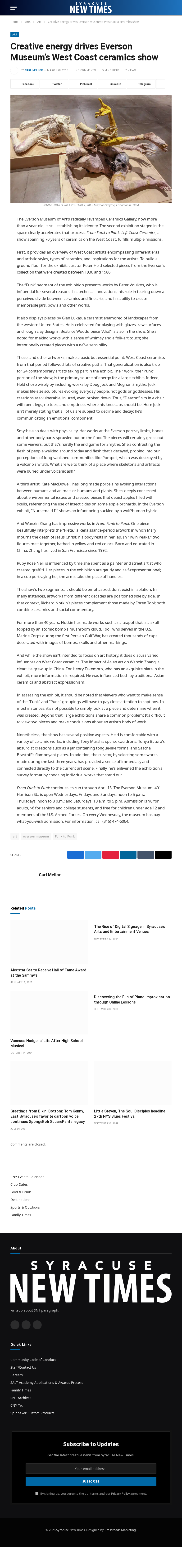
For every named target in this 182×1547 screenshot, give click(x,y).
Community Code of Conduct (33, 1359)
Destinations (20, 1199)
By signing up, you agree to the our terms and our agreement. (93, 1494)
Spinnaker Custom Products (32, 1413)
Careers (16, 1375)
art (15, 836)
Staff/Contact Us (23, 1367)
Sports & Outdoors (25, 1207)
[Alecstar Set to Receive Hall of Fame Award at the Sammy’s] (49, 942)
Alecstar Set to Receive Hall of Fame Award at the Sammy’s (48, 973)
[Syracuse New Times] (90, 7)
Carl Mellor (34, 70)
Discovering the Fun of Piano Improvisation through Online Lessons (132, 999)
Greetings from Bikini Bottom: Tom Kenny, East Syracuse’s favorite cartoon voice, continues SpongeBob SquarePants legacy (47, 1116)
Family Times (20, 1215)
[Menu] (13, 7)
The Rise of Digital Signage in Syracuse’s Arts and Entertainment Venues (129, 929)
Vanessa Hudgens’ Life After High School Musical (46, 1043)
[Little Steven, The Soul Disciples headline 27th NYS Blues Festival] (133, 1083)
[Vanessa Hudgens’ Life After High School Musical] (49, 1012)
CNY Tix (16, 1405)
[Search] (169, 7)
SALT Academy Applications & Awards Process (46, 1382)
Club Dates (19, 1184)
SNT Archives (20, 1397)
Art (14, 34)
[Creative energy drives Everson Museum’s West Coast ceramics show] (91, 148)
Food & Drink (20, 1192)
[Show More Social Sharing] (160, 84)
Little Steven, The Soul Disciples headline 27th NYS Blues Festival (129, 1114)
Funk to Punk (65, 836)
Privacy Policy (120, 1494)
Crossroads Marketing (120, 1530)
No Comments (86, 70)
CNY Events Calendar (27, 1177)
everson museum (36, 836)
